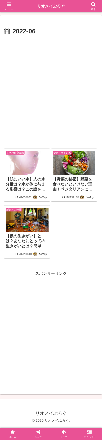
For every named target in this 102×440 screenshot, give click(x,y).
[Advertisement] (51, 90)
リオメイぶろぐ (51, 6)
